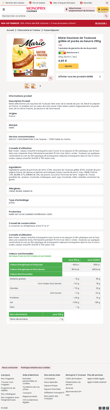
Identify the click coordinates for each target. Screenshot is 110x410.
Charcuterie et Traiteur (28, 30)
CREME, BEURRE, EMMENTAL (21, 191)
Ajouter (68, 66)
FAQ (67, 395)
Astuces (69, 388)
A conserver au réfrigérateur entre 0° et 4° (29, 226)
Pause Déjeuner (51, 30)
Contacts (27, 393)
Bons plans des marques (51, 397)
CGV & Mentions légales (30, 401)
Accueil (10, 30)
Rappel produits (30, 396)
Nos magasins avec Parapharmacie (10, 398)
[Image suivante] (40, 86)
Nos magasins (7, 378)
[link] (35, 367)
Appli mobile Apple (95, 378)
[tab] (30, 57)
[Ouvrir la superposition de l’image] (50, 78)
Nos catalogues (8, 394)
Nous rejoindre (51, 382)
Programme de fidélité (8, 389)
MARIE (11, 127)
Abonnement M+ (74, 391)
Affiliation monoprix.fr (54, 392)
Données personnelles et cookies (30, 381)
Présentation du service (73, 383)
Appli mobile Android (96, 382)
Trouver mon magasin (7, 383)
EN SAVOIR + (101, 23)
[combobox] (52, 16)
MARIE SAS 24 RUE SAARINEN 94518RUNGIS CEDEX (30, 214)
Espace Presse (51, 385)
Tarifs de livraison (74, 378)
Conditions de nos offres (31, 388)
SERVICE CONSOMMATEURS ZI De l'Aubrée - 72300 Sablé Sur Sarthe (39, 139)
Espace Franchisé (52, 389)
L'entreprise (49, 378)
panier (12, 202)
